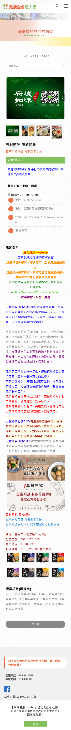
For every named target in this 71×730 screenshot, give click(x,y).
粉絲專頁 (21, 230)
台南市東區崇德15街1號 (38, 208)
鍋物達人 (45, 56)
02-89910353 (25, 675)
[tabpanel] (35, 23)
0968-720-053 (32, 199)
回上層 (35, 624)
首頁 (25, 56)
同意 (35, 723)
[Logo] (20, 6)
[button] (57, 6)
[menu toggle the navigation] (66, 6)
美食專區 (34, 56)
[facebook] (7, 689)
